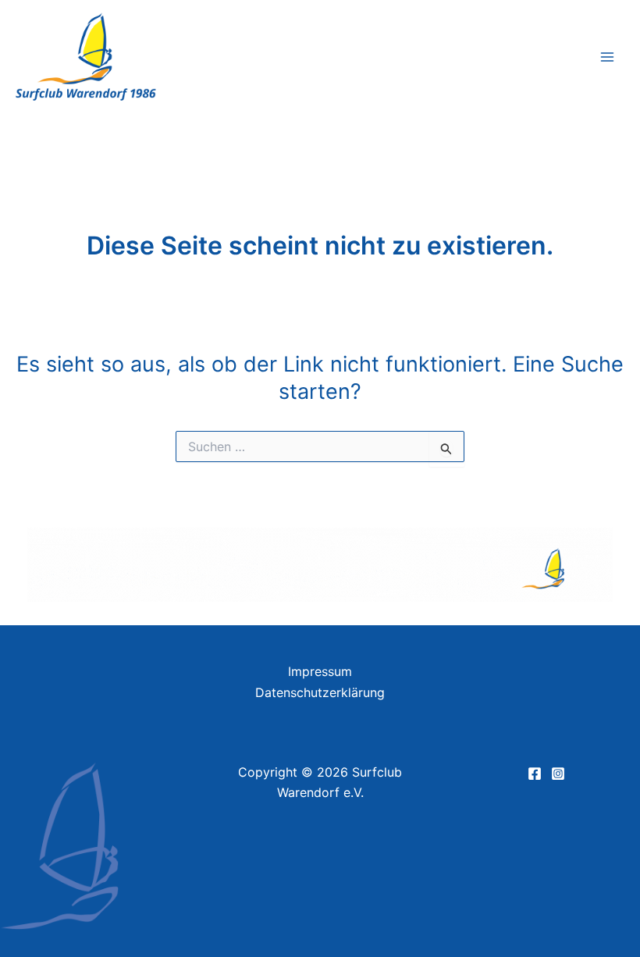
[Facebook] (535, 774)
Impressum (320, 671)
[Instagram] (558, 774)
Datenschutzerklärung (320, 692)
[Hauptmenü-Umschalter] (607, 57)
